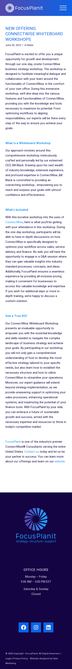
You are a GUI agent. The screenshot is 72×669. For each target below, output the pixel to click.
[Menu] (61, 8)
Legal (8, 658)
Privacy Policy (20, 658)
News (30, 45)
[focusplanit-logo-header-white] (29, 8)
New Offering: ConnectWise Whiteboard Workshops (34, 34)
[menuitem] (61, 8)
